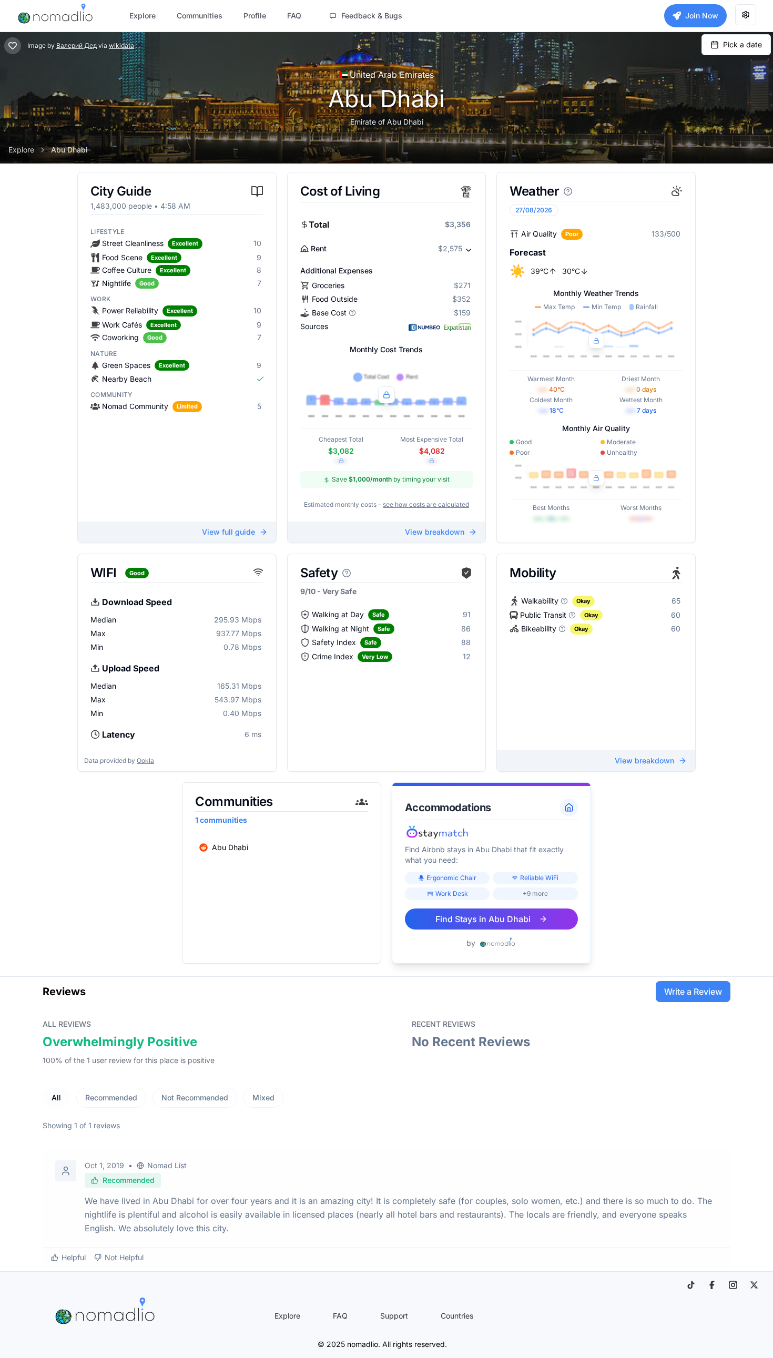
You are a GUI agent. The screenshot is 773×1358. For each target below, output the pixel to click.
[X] (754, 1285)
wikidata (121, 45)
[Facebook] (712, 1285)
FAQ (340, 1315)
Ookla (145, 760)
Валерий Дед (76, 45)
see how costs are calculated (426, 504)
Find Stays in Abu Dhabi (483, 919)
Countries (457, 1315)
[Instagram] (733, 1285)
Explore (21, 149)
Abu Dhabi (69, 149)
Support (394, 1315)
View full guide (228, 531)
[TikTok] (691, 1285)
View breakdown (434, 531)
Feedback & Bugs (371, 15)
